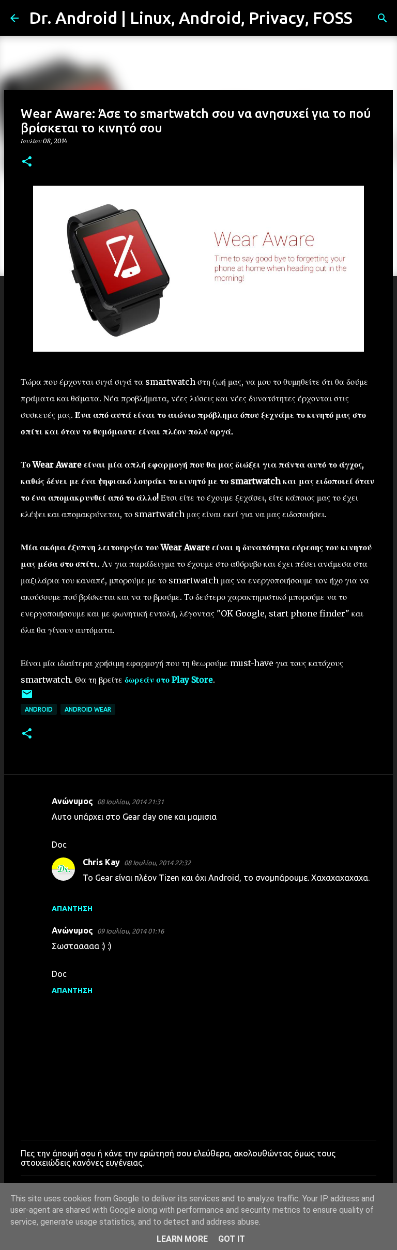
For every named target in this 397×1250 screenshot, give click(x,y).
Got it (231, 1239)
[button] (27, 162)
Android (39, 709)
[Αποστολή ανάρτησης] (27, 698)
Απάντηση (72, 909)
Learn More (182, 1239)
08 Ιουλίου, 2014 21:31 (130, 801)
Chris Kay (101, 862)
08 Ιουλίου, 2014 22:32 (157, 862)
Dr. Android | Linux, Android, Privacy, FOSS (191, 17)
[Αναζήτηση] (367, 18)
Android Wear (88, 709)
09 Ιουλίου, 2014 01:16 (130, 931)
